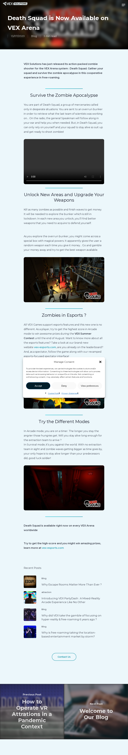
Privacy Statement (70, 393)
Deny (64, 385)
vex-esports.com (45, 347)
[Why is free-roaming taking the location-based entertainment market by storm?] (64, 631)
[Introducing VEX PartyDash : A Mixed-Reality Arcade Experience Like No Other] (64, 597)
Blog (34, 36)
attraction (46, 592)
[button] (100, 361)
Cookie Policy (54, 393)
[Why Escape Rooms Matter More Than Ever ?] (64, 582)
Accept (38, 385)
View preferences (90, 385)
